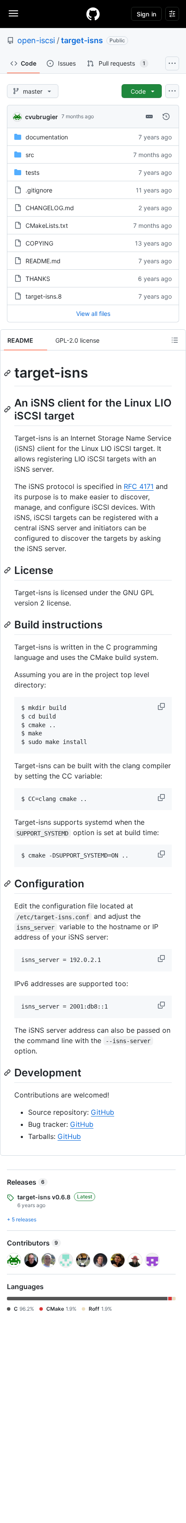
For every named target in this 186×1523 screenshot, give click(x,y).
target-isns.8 (44, 296)
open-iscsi (36, 40)
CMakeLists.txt (47, 225)
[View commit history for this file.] (166, 116)
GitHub (102, 1112)
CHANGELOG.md (50, 207)
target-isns (82, 40)
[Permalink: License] (8, 570)
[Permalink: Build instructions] (8, 624)
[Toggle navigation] (13, 13)
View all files (93, 313)
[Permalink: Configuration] (8, 883)
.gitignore (39, 190)
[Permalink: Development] (8, 1072)
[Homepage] (93, 14)
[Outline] (174, 340)
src (30, 154)
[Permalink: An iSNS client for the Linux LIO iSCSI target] (8, 409)
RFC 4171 (139, 486)
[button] (162, 706)
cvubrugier (41, 116)
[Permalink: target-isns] (8, 373)
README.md (43, 261)
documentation (47, 137)
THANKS (38, 278)
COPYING (39, 243)
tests (32, 172)
